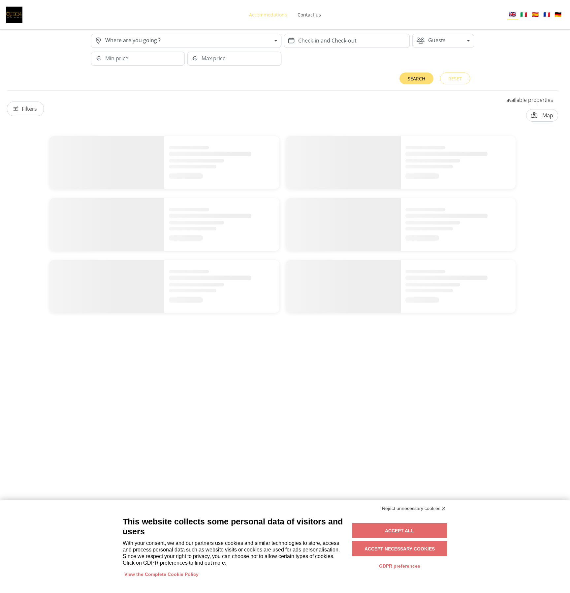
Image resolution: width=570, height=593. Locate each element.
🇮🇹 (523, 14)
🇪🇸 (535, 14)
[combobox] (193, 40)
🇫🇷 (546, 14)
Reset (455, 78)
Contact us (309, 15)
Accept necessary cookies (399, 548)
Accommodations (268, 15)
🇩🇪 (557, 14)
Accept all (399, 530)
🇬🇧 (512, 14)
